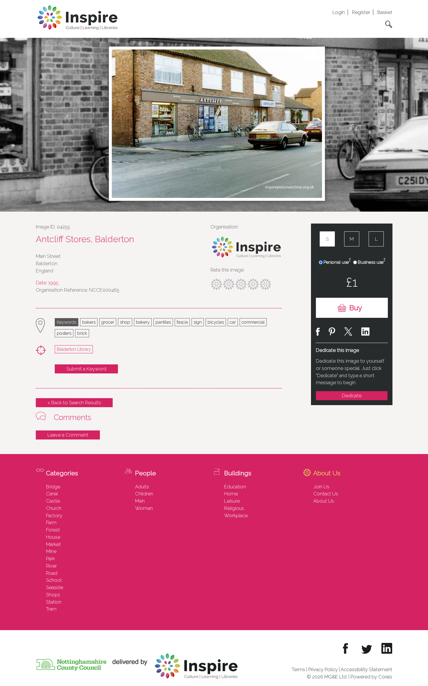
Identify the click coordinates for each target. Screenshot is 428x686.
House (53, 537)
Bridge (53, 487)
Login (339, 12)
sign (198, 322)
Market (53, 544)
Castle (53, 501)
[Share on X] (348, 332)
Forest (53, 530)
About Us (323, 501)
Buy (355, 308)
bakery (143, 322)
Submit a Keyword (86, 369)
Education (235, 487)
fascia (182, 322)
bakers (88, 322)
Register (361, 12)
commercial (253, 322)
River (51, 566)
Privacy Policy (323, 669)
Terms (298, 669)
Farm (51, 522)
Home (231, 494)
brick (82, 333)
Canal (52, 494)
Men (140, 501)
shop (125, 322)
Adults (142, 487)
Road (51, 573)
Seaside (54, 587)
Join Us (321, 487)
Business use (371, 262)
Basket (384, 12)
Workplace (236, 515)
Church (53, 508)
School (54, 580)
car (233, 322)
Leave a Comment (67, 435)
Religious (234, 508)
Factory (54, 515)
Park (50, 558)
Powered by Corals (371, 677)
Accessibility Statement (366, 669)
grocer (107, 322)
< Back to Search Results (74, 402)
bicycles (216, 322)
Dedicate (352, 395)
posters (64, 333)
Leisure (232, 501)
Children (144, 494)
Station (53, 602)
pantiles (163, 322)
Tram (51, 609)
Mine (51, 551)
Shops (53, 595)
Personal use (337, 262)
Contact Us (325, 494)
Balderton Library (74, 349)
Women (144, 508)
